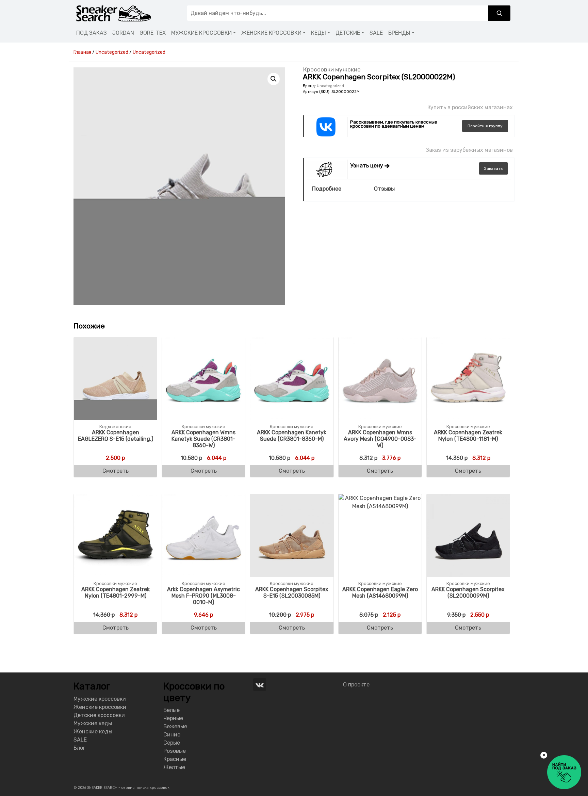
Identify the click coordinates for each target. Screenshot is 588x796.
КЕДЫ (318, 33)
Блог (79, 748)
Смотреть (115, 471)
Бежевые (175, 726)
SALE (376, 33)
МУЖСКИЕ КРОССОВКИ (201, 33)
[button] (273, 79)
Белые (171, 710)
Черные (173, 718)
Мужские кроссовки (100, 699)
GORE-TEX (153, 33)
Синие (171, 734)
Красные (174, 759)
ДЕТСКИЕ (348, 33)
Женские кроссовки (100, 707)
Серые (171, 743)
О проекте (356, 684)
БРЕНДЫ (399, 33)
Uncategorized (330, 86)
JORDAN (123, 33)
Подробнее (326, 188)
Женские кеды (93, 731)
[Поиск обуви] (499, 13)
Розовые (174, 751)
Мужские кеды (93, 723)
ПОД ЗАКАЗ (91, 33)
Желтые (174, 767)
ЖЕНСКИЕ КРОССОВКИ (271, 33)
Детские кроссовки (99, 715)
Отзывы (384, 188)
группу (485, 126)
